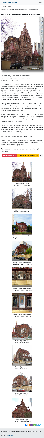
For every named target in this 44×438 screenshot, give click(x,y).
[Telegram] (37, 425)
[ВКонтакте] (26, 425)
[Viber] (31, 425)
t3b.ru (3, 433)
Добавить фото (10, 155)
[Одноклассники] (29, 425)
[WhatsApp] (34, 425)
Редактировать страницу (29, 155)
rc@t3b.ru (9, 435)
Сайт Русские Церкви (9, 2)
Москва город (6, 6)
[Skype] (40, 425)
